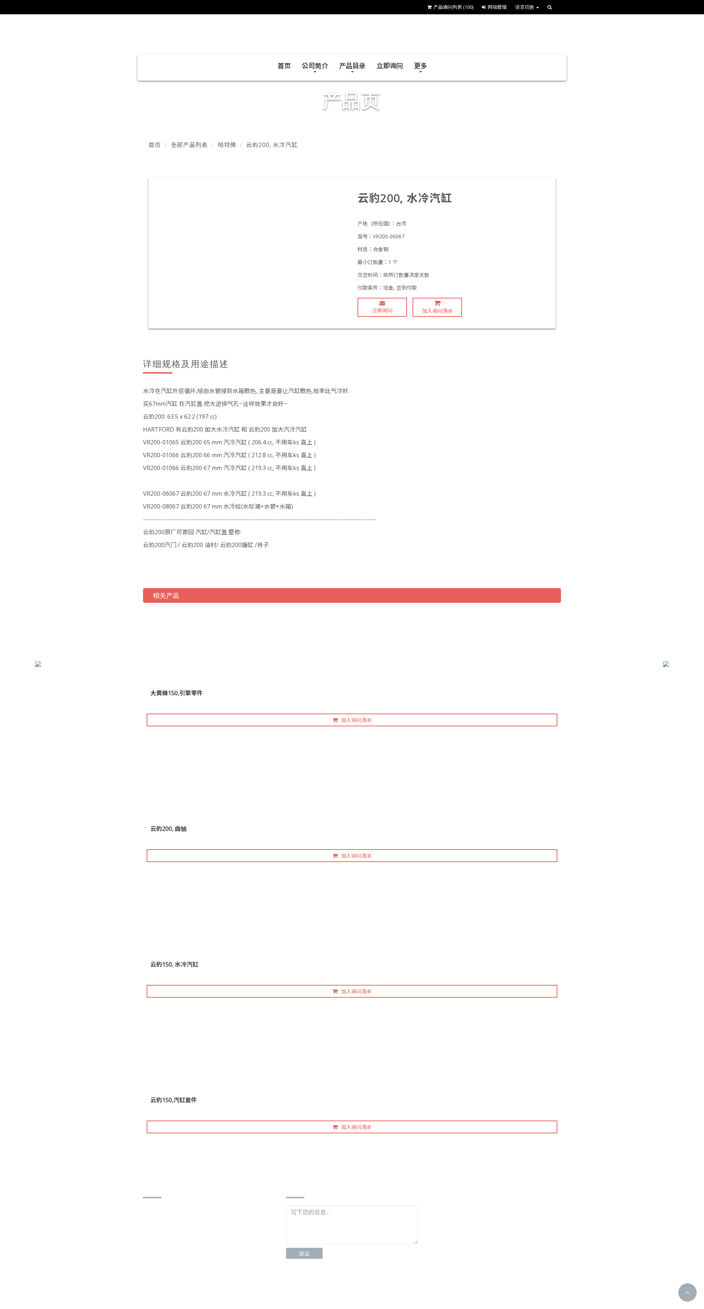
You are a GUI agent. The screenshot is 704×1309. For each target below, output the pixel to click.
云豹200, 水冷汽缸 (272, 145)
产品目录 (352, 65)
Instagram (362, 1287)
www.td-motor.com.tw (182, 1282)
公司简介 (315, 65)
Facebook (312, 1287)
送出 (304, 1253)
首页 (284, 65)
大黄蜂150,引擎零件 (176, 693)
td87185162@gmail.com (185, 1270)
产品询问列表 (453, 7)
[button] (687, 1292)
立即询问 (390, 65)
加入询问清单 (437, 310)
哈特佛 (227, 145)
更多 (420, 65)
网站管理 (497, 7)
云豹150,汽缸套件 (173, 1100)
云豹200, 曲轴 (168, 829)
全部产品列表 (189, 145)
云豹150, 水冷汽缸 (174, 964)
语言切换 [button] (525, 7)
